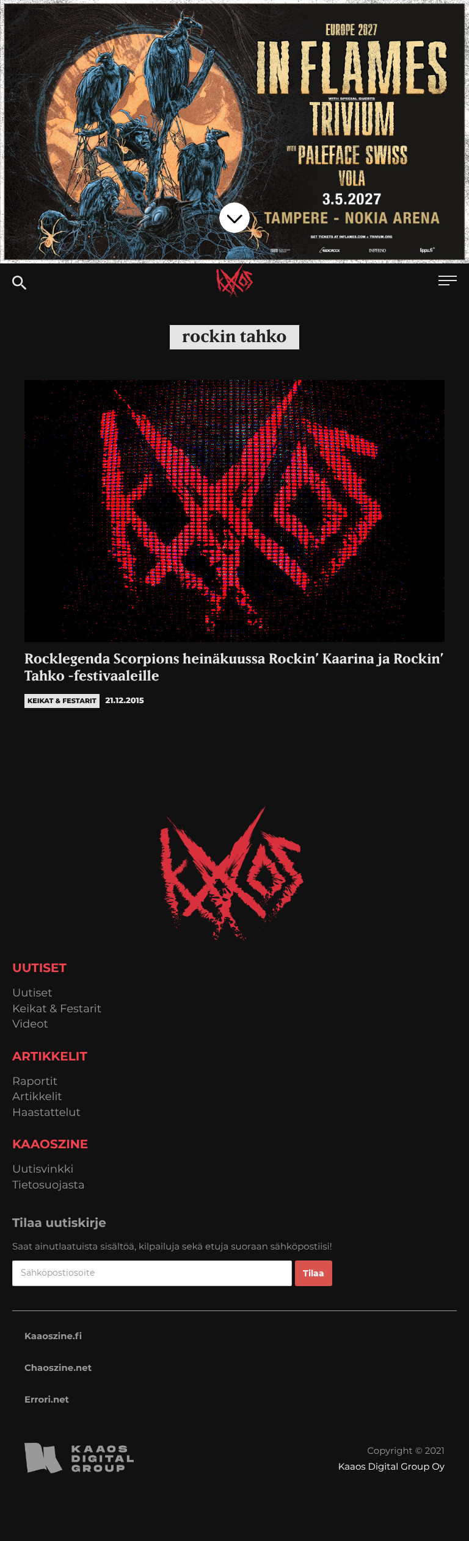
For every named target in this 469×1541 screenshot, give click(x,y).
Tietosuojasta (48, 1185)
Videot (30, 1024)
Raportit (34, 1081)
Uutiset (32, 993)
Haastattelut (46, 1112)
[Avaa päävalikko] (447, 282)
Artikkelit (37, 1096)
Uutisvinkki (42, 1169)
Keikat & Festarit (56, 1009)
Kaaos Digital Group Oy (391, 1466)
